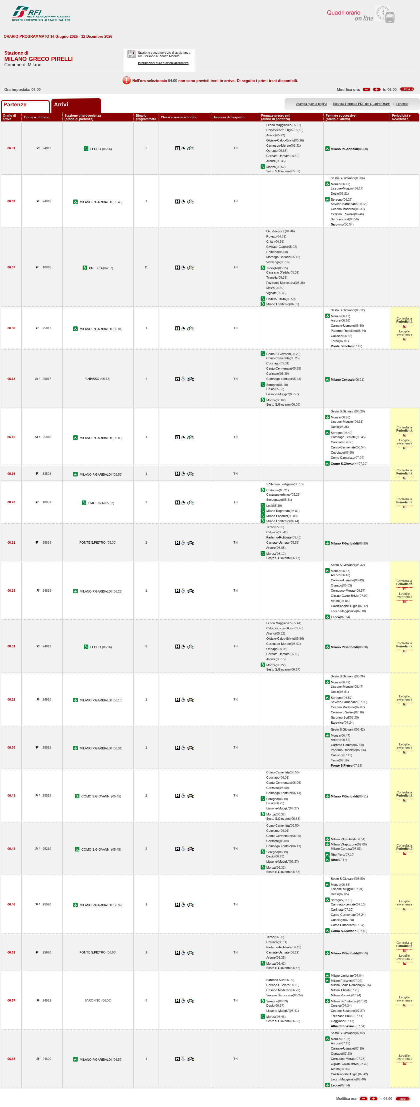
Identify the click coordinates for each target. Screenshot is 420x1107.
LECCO (96, 149)
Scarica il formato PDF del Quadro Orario (361, 103)
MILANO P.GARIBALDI (96, 202)
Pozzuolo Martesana (280, 282)
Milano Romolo (341, 995)
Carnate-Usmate (277, 155)
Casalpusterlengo (278, 494)
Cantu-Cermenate (278, 368)
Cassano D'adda (277, 272)
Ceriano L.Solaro (342, 214)
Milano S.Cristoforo (344, 1001)
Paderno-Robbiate (343, 330)
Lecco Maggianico (278, 125)
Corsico (336, 1005)
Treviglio (272, 268)
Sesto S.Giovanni (278, 171)
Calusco (336, 336)
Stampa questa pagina (311, 103)
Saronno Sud (340, 219)
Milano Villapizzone (344, 844)
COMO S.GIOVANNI (96, 796)
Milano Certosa (341, 848)
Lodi (269, 505)
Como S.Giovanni (278, 354)
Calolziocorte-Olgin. (279, 130)
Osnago (271, 150)
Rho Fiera (338, 854)
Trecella (271, 277)
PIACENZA (96, 503)
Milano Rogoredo (278, 510)
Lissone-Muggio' (342, 188)
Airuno (270, 135)
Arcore (271, 161)
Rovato (271, 236)
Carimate (272, 373)
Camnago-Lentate (278, 378)
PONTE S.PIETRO (93, 542)
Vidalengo (273, 262)
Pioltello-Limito (276, 299)
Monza (271, 167)
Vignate (271, 293)
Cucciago (272, 363)
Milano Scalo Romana (346, 985)
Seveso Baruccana (344, 204)
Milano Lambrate (277, 304)
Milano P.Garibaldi (343, 839)
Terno (335, 341)
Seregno (337, 199)
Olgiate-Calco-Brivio (280, 140)
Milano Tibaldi (340, 990)
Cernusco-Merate (278, 145)
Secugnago (274, 499)
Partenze (15, 104)
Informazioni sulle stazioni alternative (163, 63)
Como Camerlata (278, 358)
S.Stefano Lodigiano (280, 484)
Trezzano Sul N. (342, 1016)
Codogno (272, 490)
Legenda (402, 103)
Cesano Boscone (343, 1010)
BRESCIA (96, 268)
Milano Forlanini (277, 516)
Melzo (270, 288)
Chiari (270, 241)
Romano (272, 252)
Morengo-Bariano (278, 257)
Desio (335, 193)
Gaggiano (337, 1021)
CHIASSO (92, 378)
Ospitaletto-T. (275, 231)
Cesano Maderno (343, 209)
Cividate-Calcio (276, 246)
